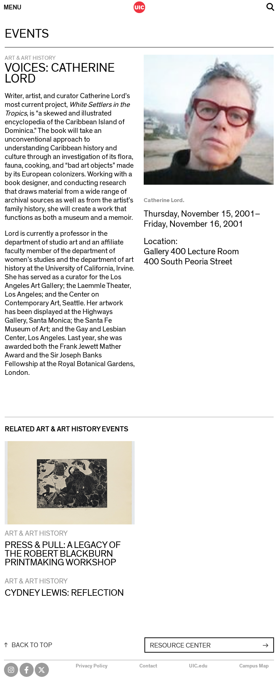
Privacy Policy (92, 666)
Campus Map (254, 666)
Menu (12, 7)
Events (27, 34)
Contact (148, 666)
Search (270, 7)
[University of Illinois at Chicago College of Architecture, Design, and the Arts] (139, 7)
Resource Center (180, 645)
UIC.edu (198, 666)
